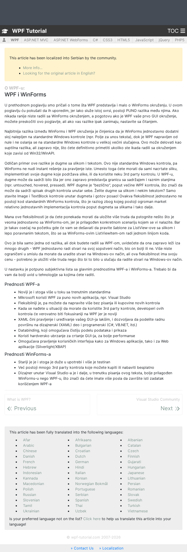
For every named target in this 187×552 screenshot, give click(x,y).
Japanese (136, 472)
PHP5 (179, 40)
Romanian (136, 489)
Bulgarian (83, 445)
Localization (112, 548)
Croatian (82, 451)
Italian (80, 472)
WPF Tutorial (29, 31)
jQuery (164, 40)
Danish (29, 456)
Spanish (82, 500)
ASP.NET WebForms (71, 40)
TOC (173, 31)
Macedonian (33, 483)
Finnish (134, 456)
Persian (134, 483)
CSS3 (107, 40)
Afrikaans (83, 440)
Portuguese (85, 489)
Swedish (135, 500)
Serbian (81, 494)
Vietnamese (138, 511)
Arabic (28, 445)
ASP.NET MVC (36, 40)
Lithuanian (136, 478)
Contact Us (84, 548)
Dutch (80, 456)
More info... (32, 67)
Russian (29, 494)
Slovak (133, 494)
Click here (92, 518)
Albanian (135, 440)
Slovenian (31, 500)
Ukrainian (31, 511)
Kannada (30, 478)
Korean (81, 478)
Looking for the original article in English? (59, 73)
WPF (15, 40)
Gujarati (134, 461)
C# (95, 40)
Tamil (27, 505)
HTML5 (123, 40)
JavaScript (144, 40)
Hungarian (136, 467)
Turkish (134, 505)
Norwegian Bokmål (91, 483)
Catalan (134, 445)
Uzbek (80, 511)
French (29, 461)
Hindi (79, 467)
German (82, 461)
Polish (28, 489)
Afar (26, 440)
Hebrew (29, 467)
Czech (133, 451)
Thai (79, 505)
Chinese (30, 451)
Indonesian (32, 472)
